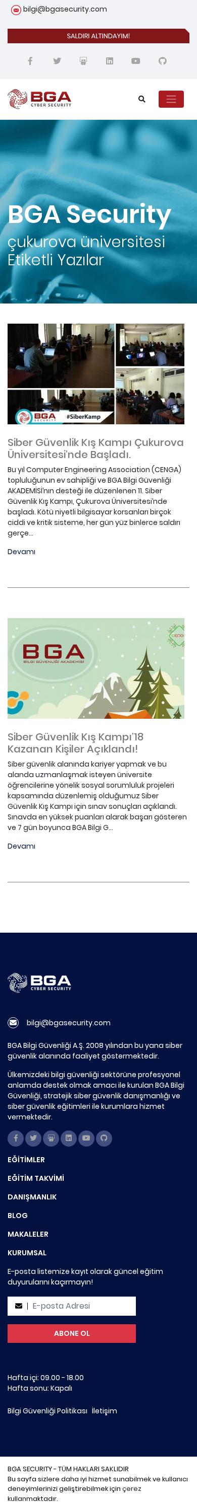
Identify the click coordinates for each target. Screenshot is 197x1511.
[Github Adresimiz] (162, 61)
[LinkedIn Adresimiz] (110, 61)
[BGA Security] (62, 99)
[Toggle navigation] (171, 99)
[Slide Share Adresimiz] (83, 61)
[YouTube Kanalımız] (136, 61)
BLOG (18, 1216)
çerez (131, 1488)
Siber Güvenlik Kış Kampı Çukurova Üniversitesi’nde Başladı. (96, 448)
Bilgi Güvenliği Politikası (47, 1411)
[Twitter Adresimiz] (57, 61)
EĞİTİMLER (26, 1160)
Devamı (21, 552)
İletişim (104, 1411)
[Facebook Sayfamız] (30, 61)
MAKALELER (28, 1234)
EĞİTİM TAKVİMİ (36, 1178)
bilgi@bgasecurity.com (65, 9)
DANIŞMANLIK (32, 1197)
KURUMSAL (27, 1253)
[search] (142, 99)
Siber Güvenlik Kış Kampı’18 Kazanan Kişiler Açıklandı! (75, 743)
